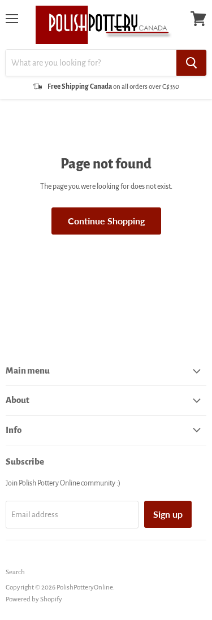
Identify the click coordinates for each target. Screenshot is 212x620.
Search (15, 572)
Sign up (168, 514)
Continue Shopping (106, 220)
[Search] (191, 63)
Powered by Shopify (34, 599)
